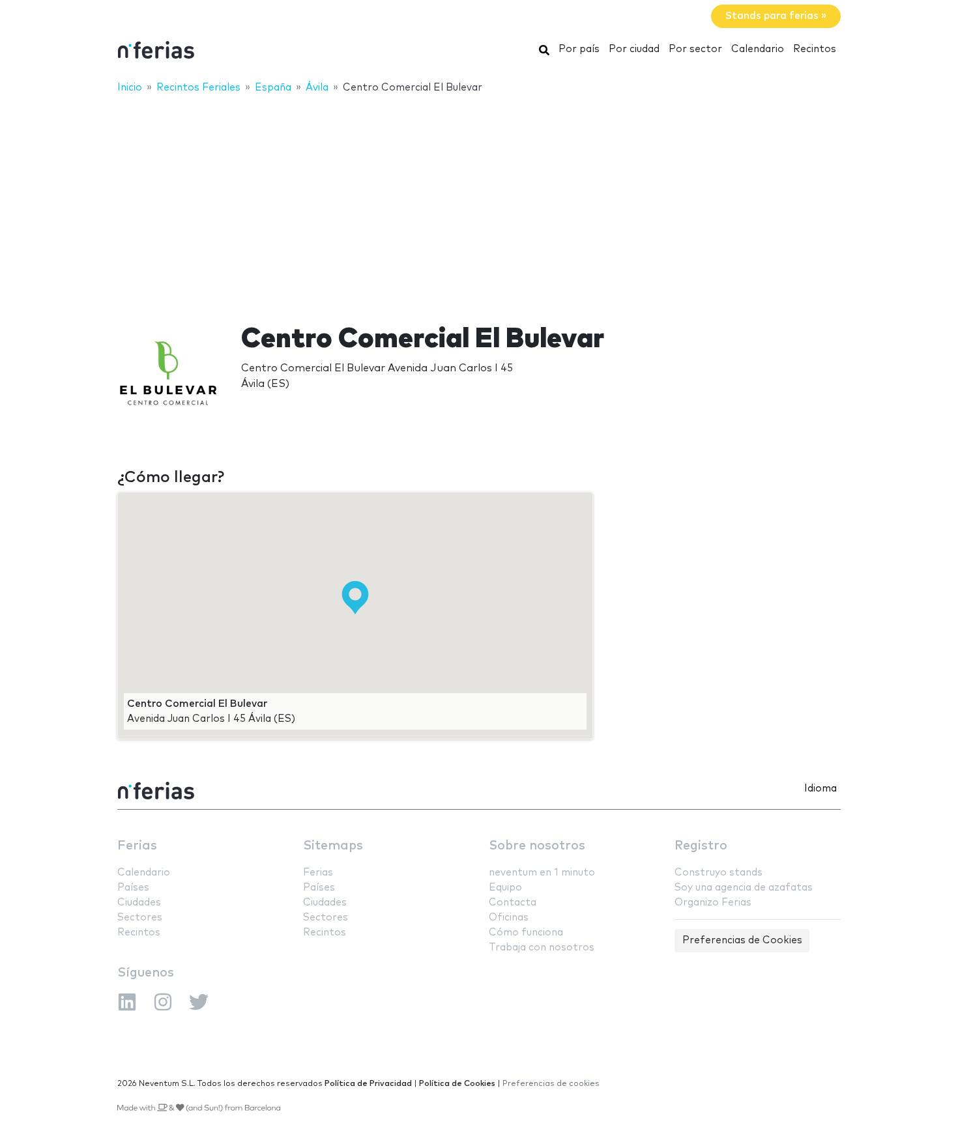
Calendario (757, 49)
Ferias (137, 846)
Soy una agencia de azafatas (744, 887)
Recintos (814, 49)
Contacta (512, 902)
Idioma (820, 788)
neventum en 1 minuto (542, 873)
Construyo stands (718, 873)
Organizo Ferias (713, 902)
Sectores (139, 917)
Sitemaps (333, 846)
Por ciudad (634, 49)
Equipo (505, 887)
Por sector (695, 49)
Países (133, 887)
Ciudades (139, 902)
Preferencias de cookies (551, 1083)
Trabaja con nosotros (541, 947)
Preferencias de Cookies (742, 940)
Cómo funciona (526, 932)
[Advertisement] (479, 200)
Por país (579, 49)
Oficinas (509, 917)
